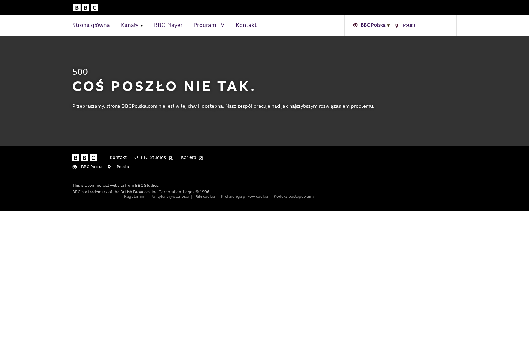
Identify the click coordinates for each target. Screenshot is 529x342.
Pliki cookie (204, 197)
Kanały (129, 25)
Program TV (209, 25)
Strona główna (91, 25)
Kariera (188, 158)
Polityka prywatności (169, 197)
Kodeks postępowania (294, 197)
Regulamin (134, 197)
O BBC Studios (150, 158)
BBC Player (168, 25)
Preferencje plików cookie (244, 197)
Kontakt (246, 25)
